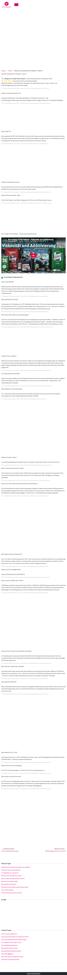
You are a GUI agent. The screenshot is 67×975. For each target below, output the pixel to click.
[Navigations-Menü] (16, 4)
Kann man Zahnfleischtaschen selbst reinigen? (14, 939)
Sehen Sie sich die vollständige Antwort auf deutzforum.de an (35, 480)
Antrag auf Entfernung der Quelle (11, 88)
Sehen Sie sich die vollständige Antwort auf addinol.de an (34, 143)
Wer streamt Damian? (7, 890)
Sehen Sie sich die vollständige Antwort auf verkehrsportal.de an (36, 465)
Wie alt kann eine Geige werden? (10, 959)
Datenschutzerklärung (33, 973)
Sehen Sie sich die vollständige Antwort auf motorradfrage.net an (36, 385)
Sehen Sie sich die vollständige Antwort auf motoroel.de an (35, 496)
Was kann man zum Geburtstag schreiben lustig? (14, 887)
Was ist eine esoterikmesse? (9, 934)
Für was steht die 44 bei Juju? (10, 851)
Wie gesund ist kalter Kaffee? (9, 948)
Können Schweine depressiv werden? (11, 893)
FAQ (9, 71)
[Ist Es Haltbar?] (6, 4)
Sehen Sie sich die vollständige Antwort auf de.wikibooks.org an (36, 203)
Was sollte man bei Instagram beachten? (12, 956)
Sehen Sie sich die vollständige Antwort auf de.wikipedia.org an (36, 788)
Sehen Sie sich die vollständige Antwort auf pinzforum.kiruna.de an (37, 327)
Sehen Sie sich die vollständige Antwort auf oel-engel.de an (35, 88)
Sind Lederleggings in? (7, 954)
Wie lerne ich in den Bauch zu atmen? (11, 875)
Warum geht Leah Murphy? (8, 884)
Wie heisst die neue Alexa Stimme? (10, 870)
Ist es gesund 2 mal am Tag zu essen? (11, 942)
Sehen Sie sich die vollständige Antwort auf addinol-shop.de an (36, 370)
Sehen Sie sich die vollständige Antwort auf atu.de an (33, 399)
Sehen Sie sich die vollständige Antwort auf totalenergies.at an (36, 103)
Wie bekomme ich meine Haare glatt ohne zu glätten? (16, 867)
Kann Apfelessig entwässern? (9, 945)
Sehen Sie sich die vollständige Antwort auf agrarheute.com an (36, 773)
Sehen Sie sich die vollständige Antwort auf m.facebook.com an (36, 192)
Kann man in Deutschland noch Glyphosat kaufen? (15, 936)
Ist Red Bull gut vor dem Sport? (10, 873)
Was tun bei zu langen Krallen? (9, 881)
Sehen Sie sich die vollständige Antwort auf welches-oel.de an (35, 762)
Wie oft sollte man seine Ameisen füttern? (13, 878)
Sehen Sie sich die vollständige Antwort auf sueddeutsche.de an (36, 663)
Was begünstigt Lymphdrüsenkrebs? (11, 951)
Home (3, 71)
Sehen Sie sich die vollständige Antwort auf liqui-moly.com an (35, 577)
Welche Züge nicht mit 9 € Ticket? (55, 851)
